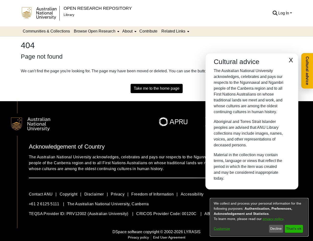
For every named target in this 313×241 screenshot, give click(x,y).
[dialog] (259, 217)
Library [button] (69, 15)
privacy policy (273, 219)
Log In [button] (284, 13)
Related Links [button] (173, 31)
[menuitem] (96, 31)
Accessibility (192, 194)
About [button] (127, 31)
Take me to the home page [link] (156, 88)
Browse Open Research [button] (94, 31)
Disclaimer (94, 194)
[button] (275, 13)
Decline (276, 228)
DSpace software (127, 232)
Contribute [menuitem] (148, 31)
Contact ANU (41, 194)
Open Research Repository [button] (98, 8)
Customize (222, 228)
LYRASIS (192, 232)
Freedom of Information (152, 194)
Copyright (69, 194)
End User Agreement (169, 237)
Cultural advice (307, 70)
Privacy (117, 194)
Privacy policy (138, 237)
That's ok (294, 228)
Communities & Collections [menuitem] (46, 31)
